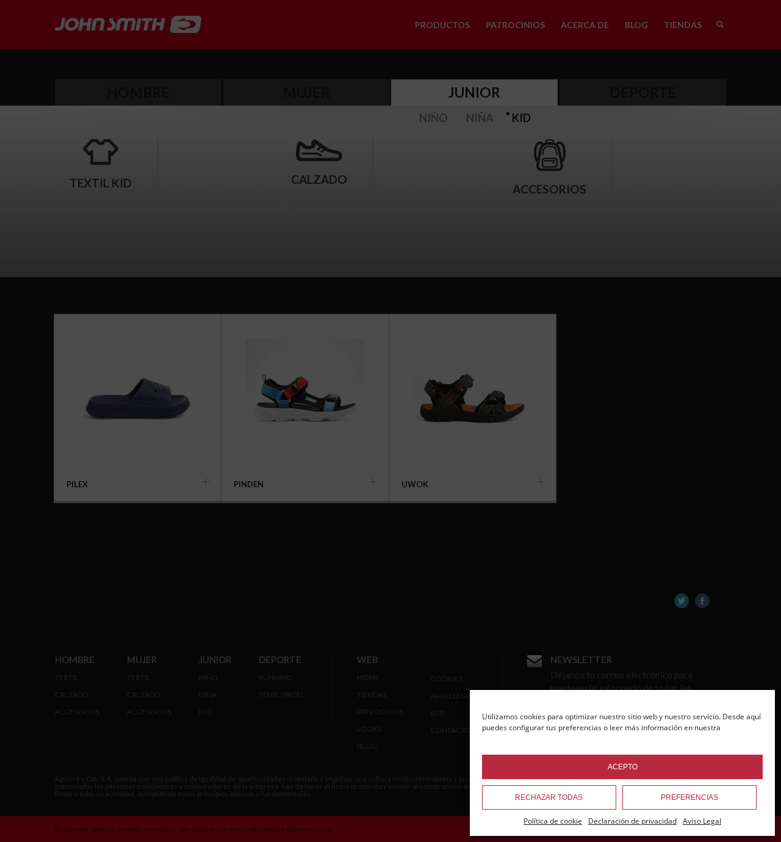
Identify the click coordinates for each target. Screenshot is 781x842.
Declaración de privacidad (632, 821)
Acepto (623, 767)
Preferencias (689, 797)
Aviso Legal (702, 821)
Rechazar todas (549, 797)
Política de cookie (553, 821)
